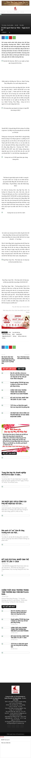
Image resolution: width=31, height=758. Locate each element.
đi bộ (10, 332)
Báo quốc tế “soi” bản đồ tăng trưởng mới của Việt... (13, 531)
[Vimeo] (17, 726)
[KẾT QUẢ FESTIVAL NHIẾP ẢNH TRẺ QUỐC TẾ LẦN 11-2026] (6, 399)
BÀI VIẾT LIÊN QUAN (9, 369)
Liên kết (22, 12)
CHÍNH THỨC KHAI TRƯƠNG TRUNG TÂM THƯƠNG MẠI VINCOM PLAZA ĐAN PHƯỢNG (19, 392)
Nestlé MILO (19, 334)
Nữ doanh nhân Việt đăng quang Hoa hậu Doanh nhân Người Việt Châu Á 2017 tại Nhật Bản (8, 360)
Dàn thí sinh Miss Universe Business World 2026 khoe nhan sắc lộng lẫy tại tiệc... (19, 612)
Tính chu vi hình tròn (5, 742)
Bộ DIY (2, 739)
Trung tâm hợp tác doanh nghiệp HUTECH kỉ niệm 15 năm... (14, 473)
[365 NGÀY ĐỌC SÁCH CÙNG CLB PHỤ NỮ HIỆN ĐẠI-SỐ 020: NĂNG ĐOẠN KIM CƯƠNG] (6, 415)
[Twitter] (13, 726)
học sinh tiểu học (16, 332)
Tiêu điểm (21, 25)
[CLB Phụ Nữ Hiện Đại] (15, 438)
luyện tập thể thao (6, 334)
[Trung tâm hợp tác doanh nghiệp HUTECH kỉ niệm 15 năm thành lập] (15, 463)
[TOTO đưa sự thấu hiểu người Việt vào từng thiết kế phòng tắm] (6, 407)
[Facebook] (9, 726)
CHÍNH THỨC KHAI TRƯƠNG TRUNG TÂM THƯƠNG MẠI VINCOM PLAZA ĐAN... (15, 592)
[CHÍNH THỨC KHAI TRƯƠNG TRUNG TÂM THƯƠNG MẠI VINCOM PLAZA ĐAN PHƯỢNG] (6, 392)
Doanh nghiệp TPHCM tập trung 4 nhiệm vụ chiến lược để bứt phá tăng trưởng (19, 384)
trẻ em (3, 338)
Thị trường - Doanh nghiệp (13, 12)
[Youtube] (22, 726)
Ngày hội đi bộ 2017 (6, 336)
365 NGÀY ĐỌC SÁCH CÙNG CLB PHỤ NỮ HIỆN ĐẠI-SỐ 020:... (14, 502)
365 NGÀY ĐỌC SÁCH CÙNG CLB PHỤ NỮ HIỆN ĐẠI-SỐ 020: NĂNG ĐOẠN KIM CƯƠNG (19, 414)
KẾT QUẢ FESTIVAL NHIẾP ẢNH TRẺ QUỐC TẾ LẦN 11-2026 (15, 560)
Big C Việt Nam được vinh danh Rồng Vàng (23, 357)
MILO (13, 334)
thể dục (14, 336)
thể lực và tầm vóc (22, 336)
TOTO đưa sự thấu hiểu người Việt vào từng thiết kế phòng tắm (19, 645)
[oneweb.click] (15, 321)
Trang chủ (3, 12)
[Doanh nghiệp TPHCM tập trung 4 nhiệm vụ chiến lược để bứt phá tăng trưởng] (6, 384)
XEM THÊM (20, 369)
